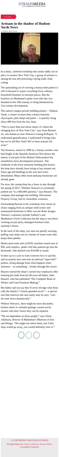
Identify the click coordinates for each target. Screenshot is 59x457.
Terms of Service (31, 444)
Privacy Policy (46, 444)
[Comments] (36, 335)
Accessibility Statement (29, 447)
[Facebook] (21, 335)
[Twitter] (29, 335)
